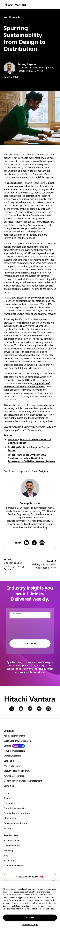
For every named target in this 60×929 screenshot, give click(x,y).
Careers (7, 745)
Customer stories (12, 845)
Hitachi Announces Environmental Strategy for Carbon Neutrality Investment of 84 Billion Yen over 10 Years (31, 458)
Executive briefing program (17, 770)
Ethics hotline (10, 818)
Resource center (11, 840)
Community (9, 803)
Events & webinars (12, 755)
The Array (8, 850)
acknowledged (36, 297)
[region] (30, 905)
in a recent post (21, 228)
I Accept (30, 917)
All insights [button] (14, 17)
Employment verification (15, 823)
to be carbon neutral (15, 186)
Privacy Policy (45, 668)
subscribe (30, 643)
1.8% (27, 380)
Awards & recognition (14, 775)
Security (7, 828)
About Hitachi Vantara (14, 735)
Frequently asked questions (17, 813)
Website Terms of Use (32, 672)
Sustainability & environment (17, 740)
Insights (43, 471)
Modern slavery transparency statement (23, 780)
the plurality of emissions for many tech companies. (27, 385)
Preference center (12, 765)
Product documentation (15, 808)
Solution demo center (14, 865)
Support (7, 798)
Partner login (10, 860)
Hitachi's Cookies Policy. (42, 908)
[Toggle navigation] (54, 4)
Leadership (9, 760)
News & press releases (14, 750)
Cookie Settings (30, 924)
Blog (6, 855)
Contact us (9, 785)
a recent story (14, 182)
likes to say (23, 215)
